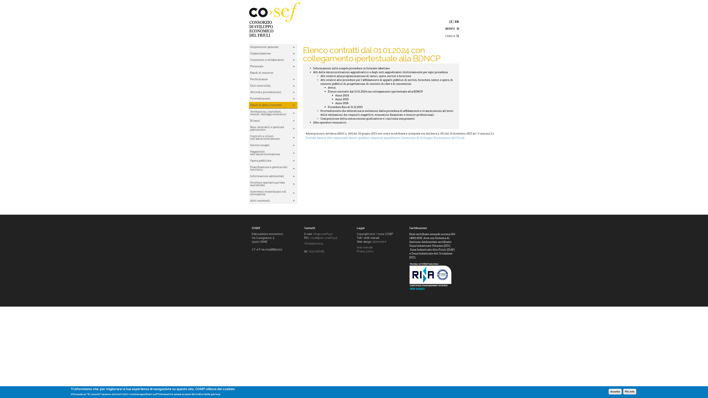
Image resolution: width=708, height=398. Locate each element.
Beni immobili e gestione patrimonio (266, 129)
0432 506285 (316, 251)
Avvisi (332, 87)
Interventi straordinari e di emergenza (267, 194)
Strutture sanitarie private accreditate (267, 184)
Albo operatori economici (329, 122)
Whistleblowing (313, 243)
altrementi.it (379, 241)
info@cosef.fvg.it (323, 234)
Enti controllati (260, 86)
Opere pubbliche (260, 161)
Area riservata (365, 247)
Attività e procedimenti (265, 92)
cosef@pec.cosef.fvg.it (323, 237)
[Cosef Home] (275, 19)
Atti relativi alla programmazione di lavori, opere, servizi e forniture (365, 76)
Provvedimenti (259, 99)
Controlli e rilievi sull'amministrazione (264, 138)
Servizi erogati (259, 146)
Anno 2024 (342, 95)
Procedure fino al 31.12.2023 (345, 107)
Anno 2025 (342, 99)
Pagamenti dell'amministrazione (264, 154)
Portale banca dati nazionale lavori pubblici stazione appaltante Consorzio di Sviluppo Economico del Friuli (385, 138)
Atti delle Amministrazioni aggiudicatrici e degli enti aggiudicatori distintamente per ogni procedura (380, 72)
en (457, 21)
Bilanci (254, 121)
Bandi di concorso (261, 72)
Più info (630, 391)
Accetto (615, 391)
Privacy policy (365, 251)
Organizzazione (260, 54)
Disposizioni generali (264, 47)
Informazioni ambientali (266, 176)
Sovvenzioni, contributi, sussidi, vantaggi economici (268, 114)
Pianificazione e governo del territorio (268, 169)
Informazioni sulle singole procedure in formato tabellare (351, 68)
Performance (258, 80)
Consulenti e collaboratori (266, 60)
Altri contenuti (259, 201)
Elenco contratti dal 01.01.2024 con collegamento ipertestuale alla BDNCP (375, 91)
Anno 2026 (342, 103)
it (451, 21)
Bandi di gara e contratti (265, 105)
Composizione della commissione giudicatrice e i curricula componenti (367, 118)
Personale (256, 67)
